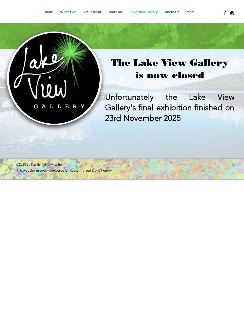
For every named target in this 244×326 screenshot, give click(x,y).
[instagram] (232, 13)
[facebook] (225, 13)
